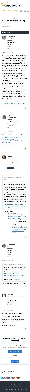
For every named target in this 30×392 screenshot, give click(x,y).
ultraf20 (10, 294)
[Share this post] (27, 52)
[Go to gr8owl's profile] (4, 117)
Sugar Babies (5, 10)
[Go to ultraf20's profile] (4, 296)
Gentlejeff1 (8, 23)
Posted (7, 52)
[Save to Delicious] (12, 378)
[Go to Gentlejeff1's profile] (4, 38)
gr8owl (9, 116)
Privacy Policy (11, 384)
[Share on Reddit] (14, 378)
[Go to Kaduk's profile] (4, 157)
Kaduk (9, 156)
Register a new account (15, 351)
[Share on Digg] (9, 378)
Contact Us (19, 384)
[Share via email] (19, 378)
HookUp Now (13, 10)
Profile (8, 48)
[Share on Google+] (7, 378)
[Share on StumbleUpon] (17, 378)
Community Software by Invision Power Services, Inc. (15, 389)
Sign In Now (15, 361)
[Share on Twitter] (2, 378)
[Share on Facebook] (4, 378)
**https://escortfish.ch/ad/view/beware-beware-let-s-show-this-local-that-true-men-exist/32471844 (14, 206)
